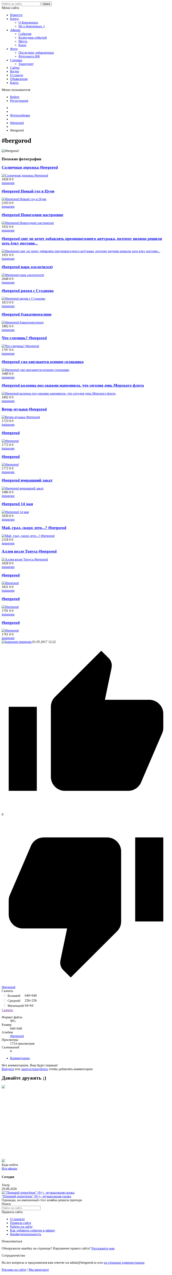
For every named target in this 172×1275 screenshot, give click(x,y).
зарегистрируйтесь (34, 1069)
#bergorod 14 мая (17, 504)
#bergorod (11, 433)
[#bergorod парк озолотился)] (23, 275)
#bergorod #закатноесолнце (26, 314)
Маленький (15, 1005)
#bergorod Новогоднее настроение (32, 215)
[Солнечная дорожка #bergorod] (25, 175)
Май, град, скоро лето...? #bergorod (34, 527)
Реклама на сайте (14, 1269)
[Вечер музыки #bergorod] (21, 417)
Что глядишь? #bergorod (24, 338)
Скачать (7, 1010)
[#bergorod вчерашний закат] (23, 488)
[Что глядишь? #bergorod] (20, 346)
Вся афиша (9, 1168)
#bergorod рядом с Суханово (28, 290)
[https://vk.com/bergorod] (3, 1087)
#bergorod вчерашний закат (27, 480)
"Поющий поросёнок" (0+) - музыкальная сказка (36, 1196)
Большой (13, 995)
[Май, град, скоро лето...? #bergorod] (28, 536)
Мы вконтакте (39, 1269)
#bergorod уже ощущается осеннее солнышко (43, 362)
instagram (8, 183)
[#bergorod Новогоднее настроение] (28, 223)
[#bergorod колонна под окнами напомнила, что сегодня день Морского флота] (59, 393)
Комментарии (20, 1058)
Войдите (8, 1069)
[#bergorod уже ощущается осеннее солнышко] (35, 370)
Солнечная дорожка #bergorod (30, 167)
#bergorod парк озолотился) (27, 267)
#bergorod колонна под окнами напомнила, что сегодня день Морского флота (73, 385)
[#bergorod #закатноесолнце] (23, 322)
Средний (13, 1000)
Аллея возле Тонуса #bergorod (29, 551)
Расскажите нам (102, 1248)
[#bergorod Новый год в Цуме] (24, 199)
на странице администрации (124, 1262)
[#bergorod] (10, 441)
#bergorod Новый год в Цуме (28, 191)
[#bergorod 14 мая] (15, 512)
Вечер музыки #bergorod (24, 409)
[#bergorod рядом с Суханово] (23, 298)
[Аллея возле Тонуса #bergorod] (25, 559)
